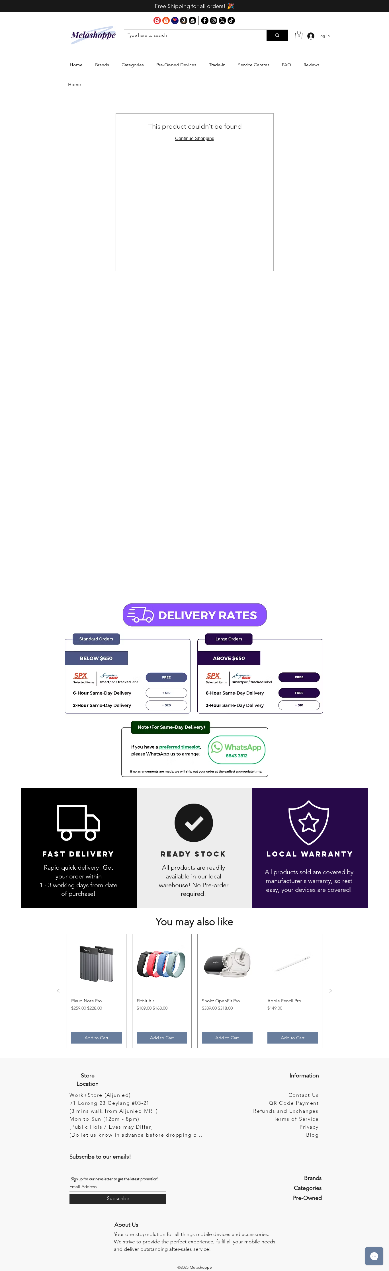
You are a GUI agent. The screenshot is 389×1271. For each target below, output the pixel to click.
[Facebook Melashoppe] (204, 20)
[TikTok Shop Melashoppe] (192, 20)
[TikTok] (231, 20)
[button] (102, 65)
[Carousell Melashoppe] (157, 20)
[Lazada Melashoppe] (175, 20)
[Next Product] (330, 990)
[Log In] (310, 35)
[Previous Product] (58, 990)
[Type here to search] (277, 35)
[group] (194, 991)
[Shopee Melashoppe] (166, 20)
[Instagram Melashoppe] (213, 20)
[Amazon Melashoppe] (183, 20)
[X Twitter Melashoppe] (222, 20)
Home (74, 84)
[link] (298, 35)
